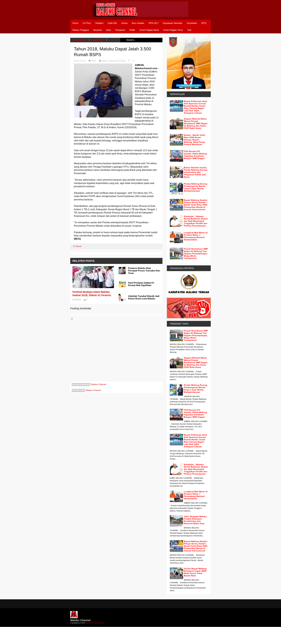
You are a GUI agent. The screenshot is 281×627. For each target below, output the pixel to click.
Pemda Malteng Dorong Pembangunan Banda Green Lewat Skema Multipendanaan (195, 187)
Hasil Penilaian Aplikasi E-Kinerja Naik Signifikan (141, 283)
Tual (189, 30)
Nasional (97, 30)
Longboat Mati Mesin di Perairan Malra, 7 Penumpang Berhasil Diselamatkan (196, 236)
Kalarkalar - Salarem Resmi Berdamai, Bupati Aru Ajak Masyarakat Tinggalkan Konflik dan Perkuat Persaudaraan (196, 221)
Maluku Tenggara (80, 30)
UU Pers (87, 23)
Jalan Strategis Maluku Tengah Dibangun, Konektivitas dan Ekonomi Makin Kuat (195, 520)
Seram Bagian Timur (173, 30)
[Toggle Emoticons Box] (71, 318)
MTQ (203, 23)
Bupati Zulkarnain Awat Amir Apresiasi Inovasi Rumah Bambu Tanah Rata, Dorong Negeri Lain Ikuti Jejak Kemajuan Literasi (195, 107)
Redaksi (99, 23)
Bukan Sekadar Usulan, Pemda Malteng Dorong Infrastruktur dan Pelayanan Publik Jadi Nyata (195, 172)
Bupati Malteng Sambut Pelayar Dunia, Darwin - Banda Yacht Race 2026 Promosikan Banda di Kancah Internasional (195, 205)
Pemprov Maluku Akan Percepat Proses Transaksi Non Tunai (144, 270)
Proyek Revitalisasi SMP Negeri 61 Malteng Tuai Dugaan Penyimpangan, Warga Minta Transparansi (196, 253)
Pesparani (120, 30)
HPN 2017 (154, 23)
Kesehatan (192, 23)
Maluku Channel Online (94, 623)
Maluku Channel (98, 384)
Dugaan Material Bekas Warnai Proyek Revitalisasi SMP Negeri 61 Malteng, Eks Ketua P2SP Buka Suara (195, 123)
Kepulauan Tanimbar (172, 23)
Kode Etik (112, 23)
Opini (108, 30)
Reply (94, 60)
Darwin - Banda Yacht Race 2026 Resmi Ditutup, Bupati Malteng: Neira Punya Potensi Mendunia (194, 140)
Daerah (98, 40)
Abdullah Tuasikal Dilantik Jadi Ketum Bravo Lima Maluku (143, 297)
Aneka (124, 23)
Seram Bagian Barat (149, 30)
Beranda (79, 40)
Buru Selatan (138, 23)
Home (75, 23)
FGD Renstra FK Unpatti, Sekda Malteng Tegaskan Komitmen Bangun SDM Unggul (195, 154)
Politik (132, 30)
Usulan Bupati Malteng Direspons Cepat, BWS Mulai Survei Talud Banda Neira (195, 572)
